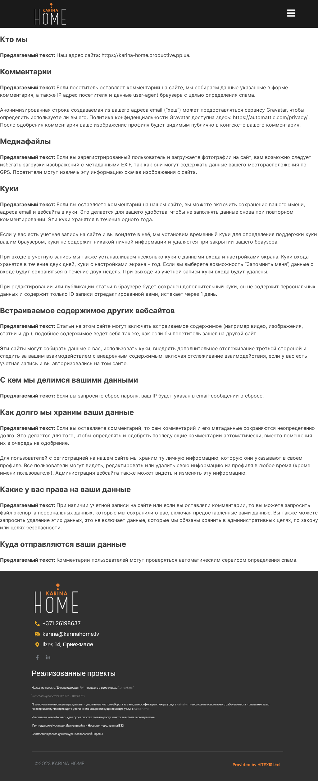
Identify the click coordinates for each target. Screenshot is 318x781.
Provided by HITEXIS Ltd (256, 764)
